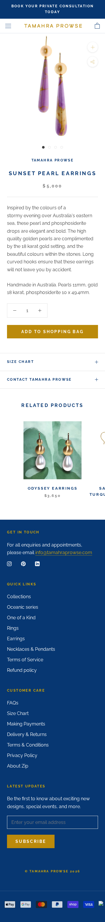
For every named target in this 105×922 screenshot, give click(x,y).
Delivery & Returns (27, 734)
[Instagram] (9, 564)
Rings (13, 628)
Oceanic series (22, 607)
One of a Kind (21, 617)
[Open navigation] (8, 26)
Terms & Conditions (28, 745)
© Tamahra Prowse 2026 (52, 871)
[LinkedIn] (37, 564)
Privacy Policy (22, 755)
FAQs (12, 703)
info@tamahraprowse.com (63, 552)
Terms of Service (25, 659)
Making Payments (26, 724)
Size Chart (20, 362)
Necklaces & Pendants (31, 649)
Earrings (16, 638)
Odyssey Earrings (53, 488)
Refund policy (22, 670)
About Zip (17, 766)
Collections (19, 596)
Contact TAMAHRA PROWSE (39, 380)
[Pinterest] (23, 564)
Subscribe (30, 841)
